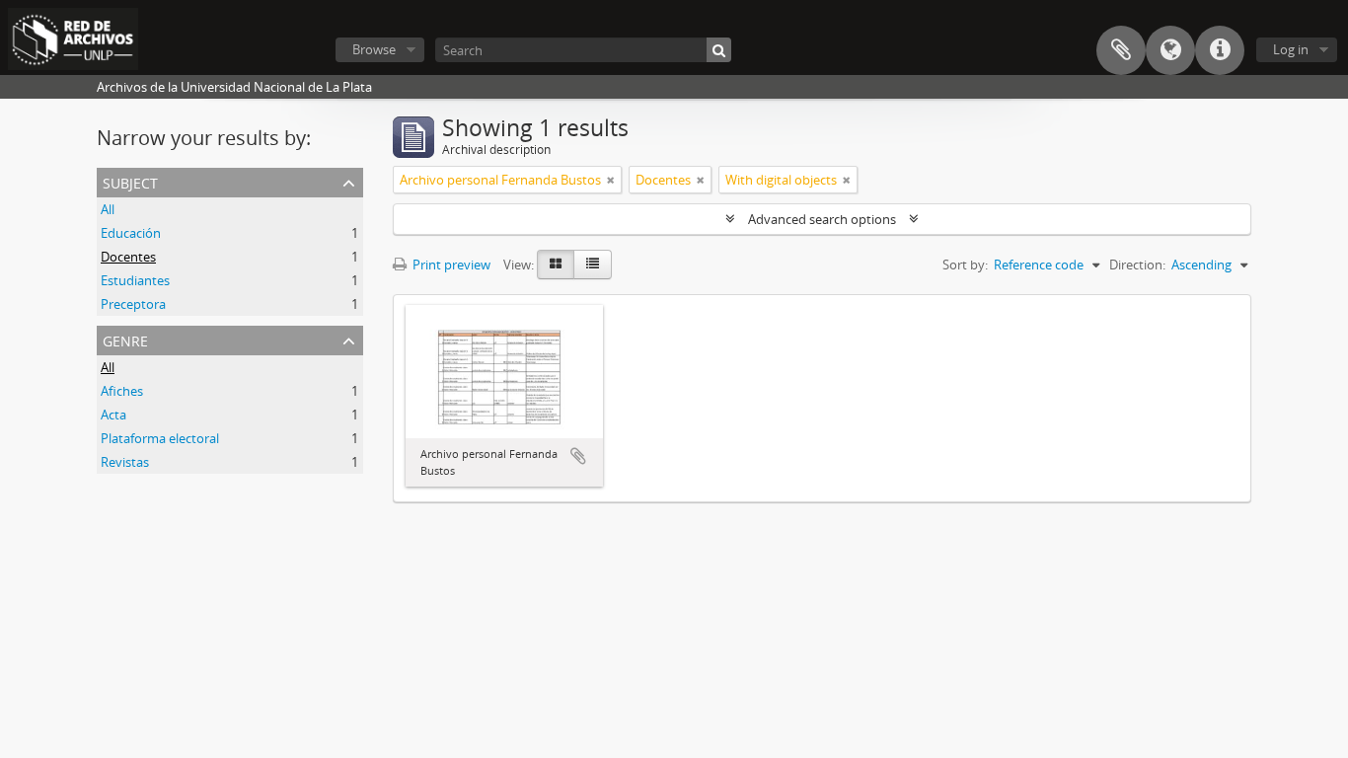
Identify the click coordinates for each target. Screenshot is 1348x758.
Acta (113, 414)
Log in (1291, 49)
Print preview (450, 264)
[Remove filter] (611, 180)
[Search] (719, 50)
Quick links (1219, 50)
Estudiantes (135, 280)
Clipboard (1121, 50)
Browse (374, 49)
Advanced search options (822, 219)
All (107, 209)
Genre (125, 339)
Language (1170, 50)
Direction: (1137, 264)
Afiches (122, 391)
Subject (130, 181)
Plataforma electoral (160, 438)
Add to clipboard (578, 456)
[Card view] (555, 264)
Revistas (125, 462)
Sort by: (965, 264)
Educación (131, 233)
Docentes (128, 256)
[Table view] (592, 264)
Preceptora (133, 304)
